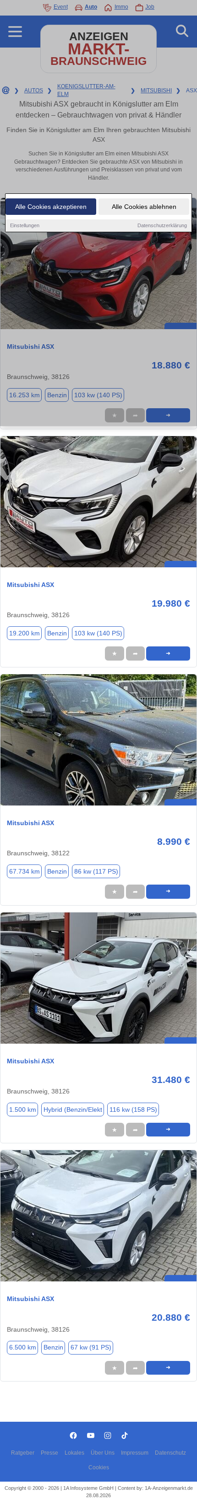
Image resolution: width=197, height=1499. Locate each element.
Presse (49, 1453)
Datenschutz (170, 1453)
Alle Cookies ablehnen (144, 206)
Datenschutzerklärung (162, 225)
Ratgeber (22, 1453)
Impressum (134, 1453)
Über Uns (103, 1453)
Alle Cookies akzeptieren (51, 206)
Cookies (98, 1467)
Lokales (74, 1453)
